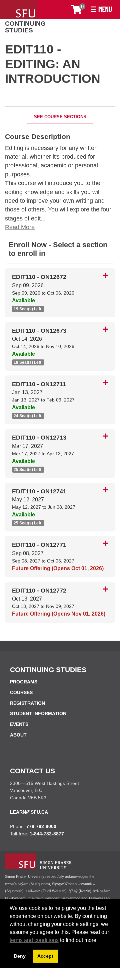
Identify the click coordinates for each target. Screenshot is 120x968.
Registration (27, 703)
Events (19, 724)
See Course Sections (60, 116)
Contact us (32, 771)
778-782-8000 (41, 826)
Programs (23, 681)
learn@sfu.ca (29, 812)
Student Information (38, 713)
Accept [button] (45, 956)
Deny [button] (20, 956)
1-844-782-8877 (47, 833)
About (18, 735)
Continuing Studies (25, 27)
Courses (21, 692)
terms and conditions (34, 940)
